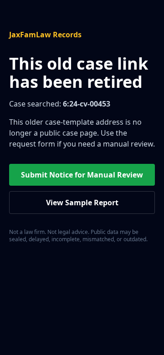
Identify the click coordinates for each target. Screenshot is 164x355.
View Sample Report (82, 203)
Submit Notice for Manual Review (82, 175)
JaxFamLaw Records (45, 35)
